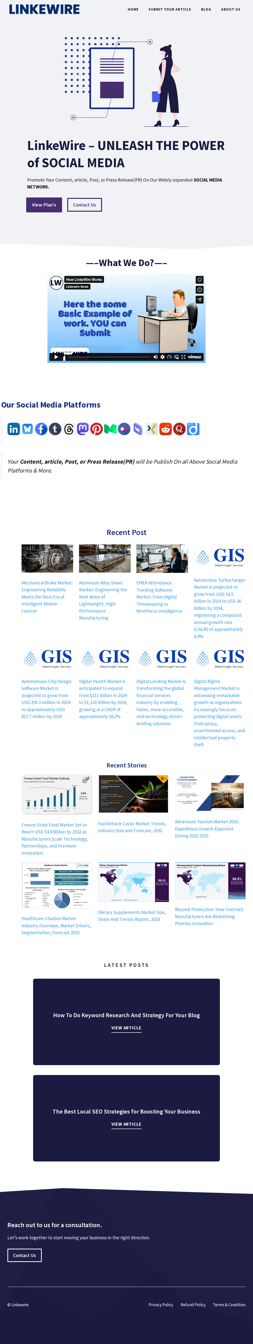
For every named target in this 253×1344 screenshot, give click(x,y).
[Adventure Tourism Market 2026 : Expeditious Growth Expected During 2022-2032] (210, 793)
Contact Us (84, 205)
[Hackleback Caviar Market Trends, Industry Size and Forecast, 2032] (133, 794)
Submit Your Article (169, 9)
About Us (231, 9)
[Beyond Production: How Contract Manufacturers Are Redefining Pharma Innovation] (210, 881)
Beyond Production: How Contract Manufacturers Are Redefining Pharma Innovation (209, 916)
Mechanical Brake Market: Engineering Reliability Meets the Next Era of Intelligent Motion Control (47, 597)
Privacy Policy (161, 1304)
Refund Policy (193, 1304)
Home (133, 9)
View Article (126, 1028)
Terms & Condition (229, 1304)
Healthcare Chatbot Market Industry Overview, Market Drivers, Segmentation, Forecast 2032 (56, 925)
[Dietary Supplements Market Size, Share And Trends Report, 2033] (133, 883)
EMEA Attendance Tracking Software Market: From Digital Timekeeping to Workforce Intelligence (159, 597)
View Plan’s (44, 205)
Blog (206, 9)
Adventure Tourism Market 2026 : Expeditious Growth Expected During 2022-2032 (207, 829)
